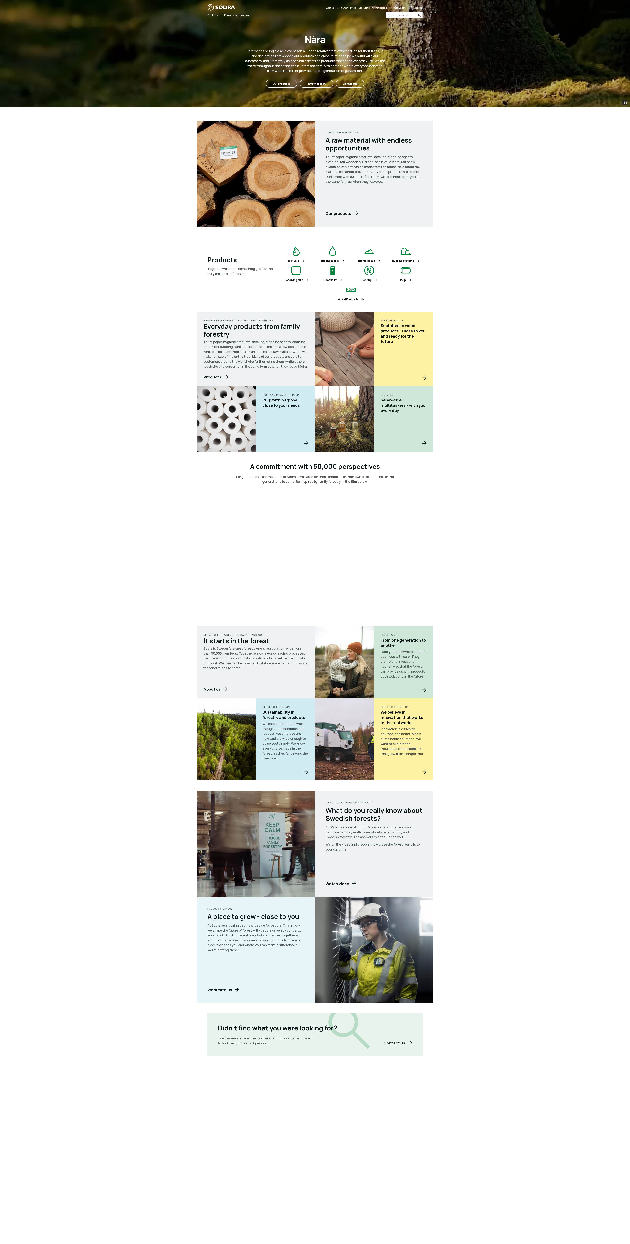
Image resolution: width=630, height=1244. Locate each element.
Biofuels (293, 261)
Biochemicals (330, 261)
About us (331, 7)
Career (344, 7)
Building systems (403, 261)
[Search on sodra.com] (419, 15)
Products (212, 15)
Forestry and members (237, 15)
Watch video (337, 883)
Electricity (330, 280)
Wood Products (348, 299)
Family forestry (316, 84)
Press (353, 7)
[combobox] (404, 15)
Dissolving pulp (293, 280)
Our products (281, 84)
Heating (366, 280)
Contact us (364, 7)
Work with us (219, 989)
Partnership (381, 7)
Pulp (403, 280)
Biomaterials (366, 261)
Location (418, 7)
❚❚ (625, 102)
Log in (402, 7)
